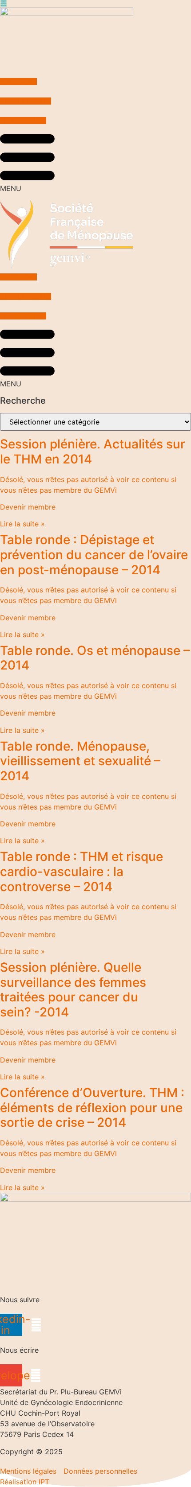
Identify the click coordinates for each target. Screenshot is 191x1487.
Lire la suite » (22, 523)
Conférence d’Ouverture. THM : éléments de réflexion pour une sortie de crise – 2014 (92, 1107)
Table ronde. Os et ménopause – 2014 (95, 658)
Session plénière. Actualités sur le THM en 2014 (92, 451)
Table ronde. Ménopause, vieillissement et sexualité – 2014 (80, 761)
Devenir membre (28, 506)
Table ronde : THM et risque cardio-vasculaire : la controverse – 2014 (81, 871)
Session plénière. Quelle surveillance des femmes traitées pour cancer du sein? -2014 (73, 990)
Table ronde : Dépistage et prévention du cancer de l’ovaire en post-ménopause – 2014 (94, 554)
